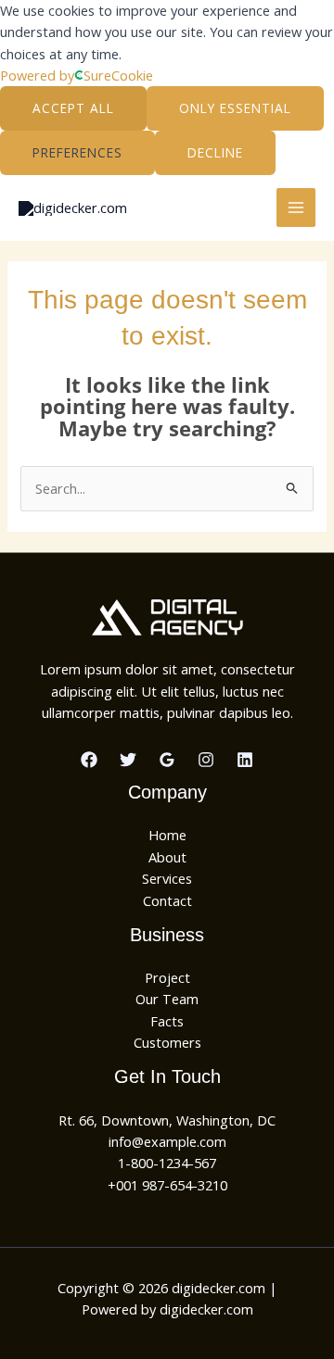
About (167, 857)
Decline (215, 152)
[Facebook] (89, 759)
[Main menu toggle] (295, 207)
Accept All (73, 108)
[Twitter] (128, 759)
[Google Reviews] (167, 759)
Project (167, 977)
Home (167, 834)
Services (167, 878)
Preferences (77, 152)
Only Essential (235, 108)
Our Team (167, 998)
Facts (167, 1021)
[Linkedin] (245, 759)
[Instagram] (206, 759)
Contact (167, 900)
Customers (167, 1042)
